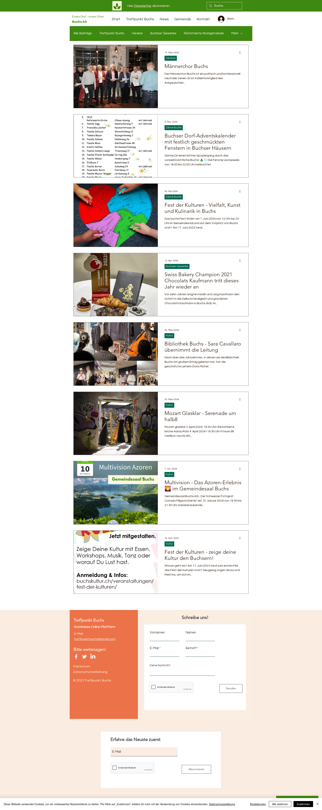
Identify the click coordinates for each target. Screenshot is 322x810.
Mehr (235, 33)
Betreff (191, 648)
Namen (191, 632)
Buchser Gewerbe (163, 33)
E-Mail (154, 648)
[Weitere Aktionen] (241, 52)
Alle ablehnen (280, 804)
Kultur (169, 335)
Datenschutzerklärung (222, 804)
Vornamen (157, 632)
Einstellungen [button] (258, 804)
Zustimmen (303, 804)
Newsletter (142, 6)
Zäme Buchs (173, 127)
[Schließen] (317, 804)
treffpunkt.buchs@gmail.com (94, 639)
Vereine (137, 33)
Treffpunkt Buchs (111, 33)
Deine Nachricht (160, 665)
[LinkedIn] (93, 657)
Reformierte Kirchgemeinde (204, 33)
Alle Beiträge (82, 33)
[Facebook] (76, 657)
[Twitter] (84, 657)
